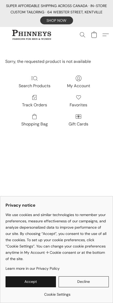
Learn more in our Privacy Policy (33, 268)
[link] (57, 292)
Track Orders (34, 105)
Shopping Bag (34, 124)
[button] (56, 20)
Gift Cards (78, 124)
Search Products (34, 86)
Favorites (78, 105)
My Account (78, 86)
